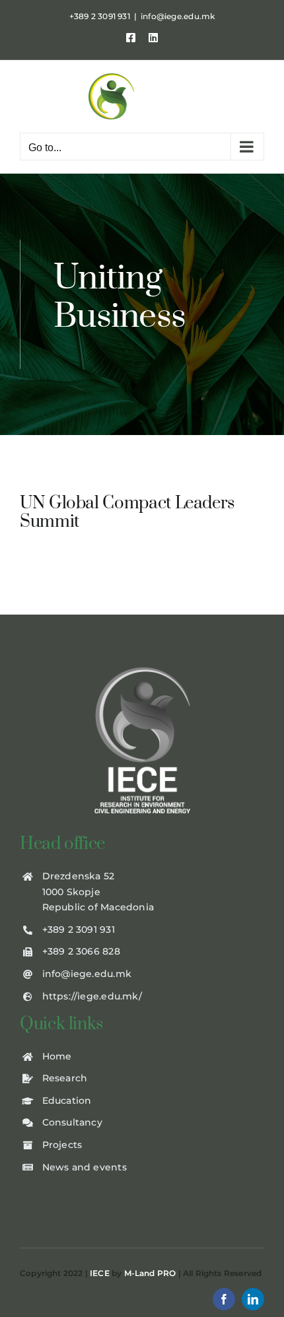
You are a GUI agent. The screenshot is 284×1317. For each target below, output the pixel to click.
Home (57, 1056)
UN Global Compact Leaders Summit (127, 512)
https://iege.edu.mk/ (92, 996)
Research (65, 1078)
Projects (62, 1145)
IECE (100, 1273)
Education (67, 1100)
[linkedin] (253, 1299)
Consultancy (72, 1122)
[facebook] (224, 1299)
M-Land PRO (150, 1273)
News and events (84, 1167)
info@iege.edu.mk (178, 16)
